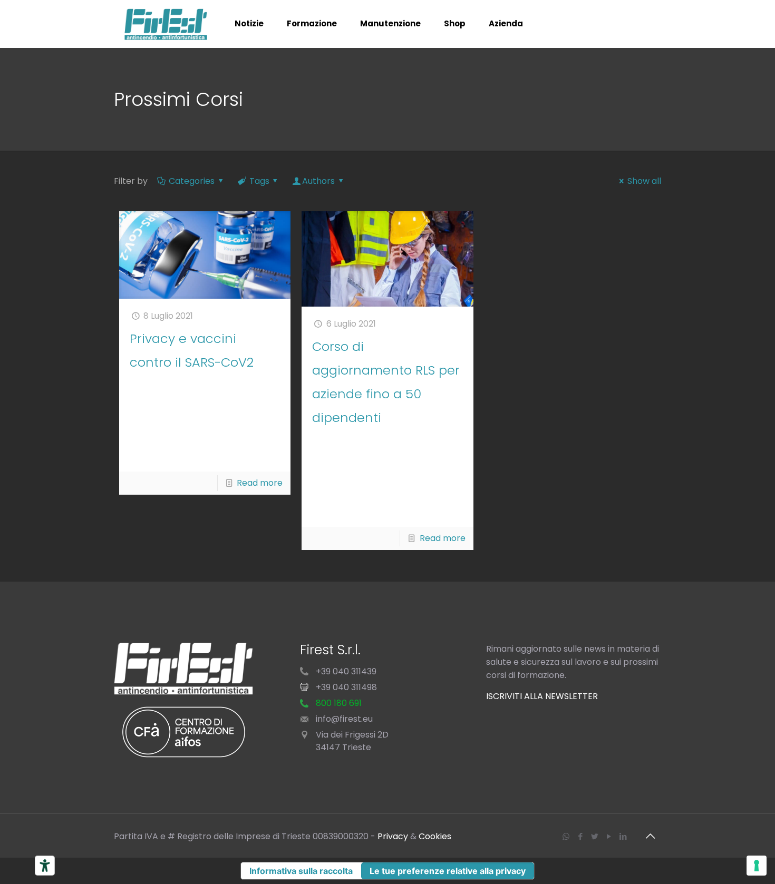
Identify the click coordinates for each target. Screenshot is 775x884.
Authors (318, 181)
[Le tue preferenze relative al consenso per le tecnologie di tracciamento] (757, 866)
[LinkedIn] (622, 836)
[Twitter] (594, 836)
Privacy (392, 836)
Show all (644, 181)
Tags (259, 181)
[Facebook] (580, 836)
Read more (260, 483)
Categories (192, 181)
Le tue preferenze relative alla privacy (448, 871)
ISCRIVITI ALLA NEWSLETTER (542, 696)
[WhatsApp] (565, 836)
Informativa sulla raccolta (301, 871)
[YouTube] (608, 836)
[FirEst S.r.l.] (166, 23)
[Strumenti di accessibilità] (45, 866)
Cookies (435, 836)
